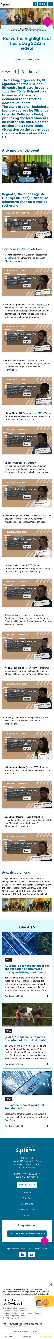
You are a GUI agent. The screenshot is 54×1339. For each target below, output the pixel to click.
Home (15, 28)
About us (27, 1192)
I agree (27, 172)
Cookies (27, 168)
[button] (50, 1284)
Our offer (27, 1198)
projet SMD (42, 304)
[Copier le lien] (38, 71)
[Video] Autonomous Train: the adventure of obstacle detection (26, 1038)
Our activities (27, 1204)
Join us (27, 1215)
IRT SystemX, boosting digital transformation (24, 1106)
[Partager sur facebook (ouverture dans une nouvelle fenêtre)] (15, 71)
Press (45, 1249)
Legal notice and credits (15, 1249)
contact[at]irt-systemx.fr (27, 1177)
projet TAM (37, 413)
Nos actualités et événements (30, 28)
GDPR (29, 1249)
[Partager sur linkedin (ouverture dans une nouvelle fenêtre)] (30, 71)
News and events (27, 1209)
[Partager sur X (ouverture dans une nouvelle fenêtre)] (23, 71)
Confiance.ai (11, 258)
